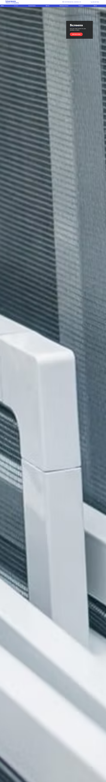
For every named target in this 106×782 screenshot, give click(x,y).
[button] (99, 6)
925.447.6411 (95, 2)
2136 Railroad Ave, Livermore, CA (72, 2)
